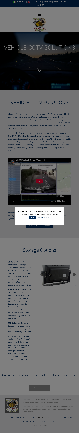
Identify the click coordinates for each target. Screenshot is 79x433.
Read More (39, 221)
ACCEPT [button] (32, 217)
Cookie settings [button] (43, 217)
